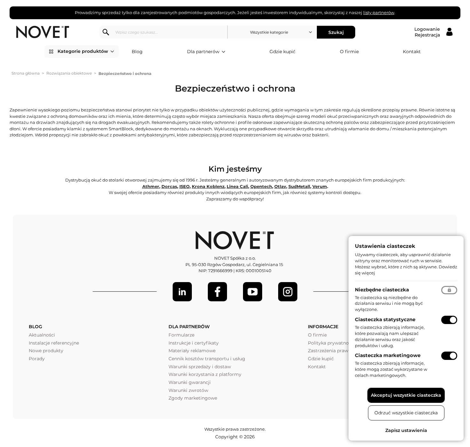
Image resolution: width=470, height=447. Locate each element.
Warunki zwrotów (188, 390)
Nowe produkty (46, 351)
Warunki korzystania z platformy (204, 374)
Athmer (150, 186)
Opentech (261, 186)
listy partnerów (378, 12)
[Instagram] (287, 291)
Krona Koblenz (208, 186)
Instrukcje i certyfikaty (193, 343)
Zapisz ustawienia (406, 430)
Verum (319, 186)
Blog (137, 51)
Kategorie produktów (83, 51)
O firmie (349, 51)
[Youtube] (252, 291)
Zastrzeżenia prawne (331, 351)
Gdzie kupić (282, 51)
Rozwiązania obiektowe (69, 73)
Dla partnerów (203, 51)
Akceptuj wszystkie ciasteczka (406, 395)
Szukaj (336, 32)
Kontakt (412, 51)
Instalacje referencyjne (54, 343)
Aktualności (42, 335)
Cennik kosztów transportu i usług (206, 359)
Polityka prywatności (331, 343)
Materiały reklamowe (191, 351)
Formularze (181, 335)
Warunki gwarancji (189, 382)
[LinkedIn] (182, 291)
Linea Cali (237, 186)
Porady (37, 359)
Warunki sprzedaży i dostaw (199, 367)
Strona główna (26, 73)
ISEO (184, 186)
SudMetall (299, 186)
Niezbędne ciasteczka (382, 290)
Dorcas (169, 186)
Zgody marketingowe (192, 398)
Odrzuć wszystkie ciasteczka (406, 413)
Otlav (280, 186)
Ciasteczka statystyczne (385, 319)
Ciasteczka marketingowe (387, 355)
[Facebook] (217, 291)
